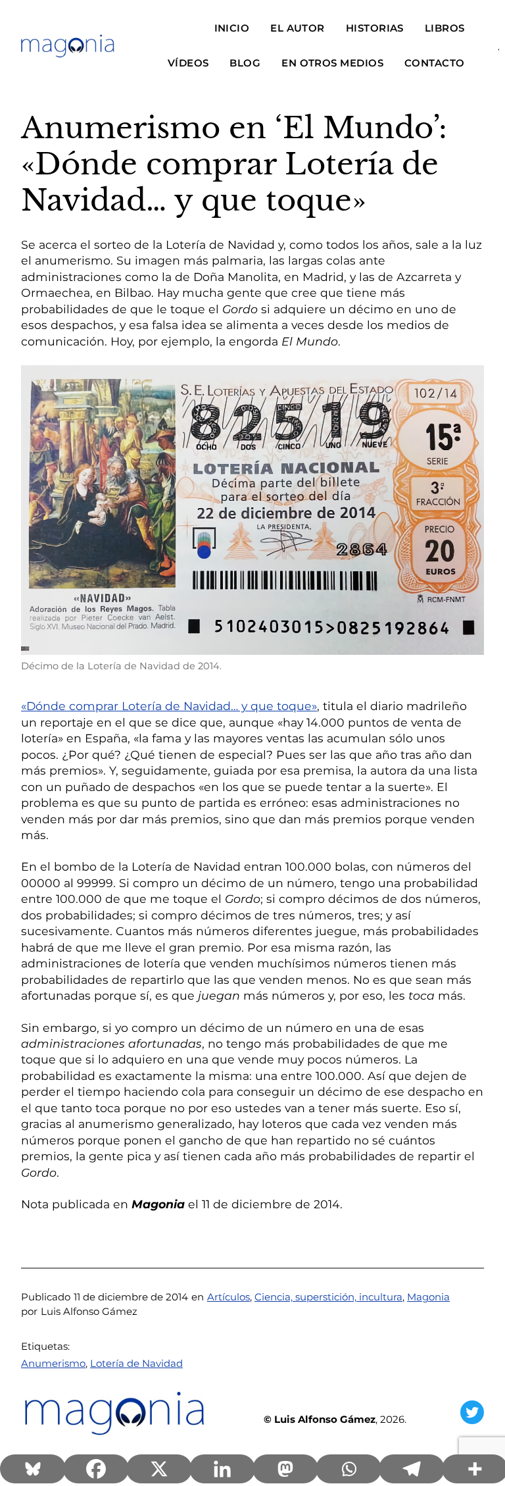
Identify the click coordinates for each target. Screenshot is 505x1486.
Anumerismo (53, 1363)
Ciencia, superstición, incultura (328, 1297)
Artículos (228, 1297)
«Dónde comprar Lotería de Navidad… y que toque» (169, 706)
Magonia (428, 1297)
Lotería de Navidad (136, 1363)
